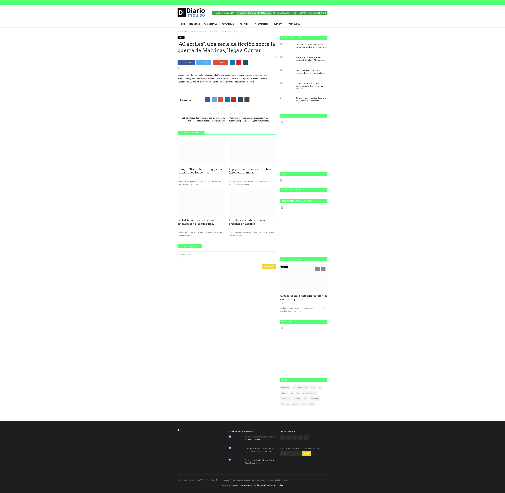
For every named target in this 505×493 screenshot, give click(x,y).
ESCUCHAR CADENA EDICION (313, 13)
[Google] (220, 99)
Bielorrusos (285, 398)
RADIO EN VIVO (211, 24)
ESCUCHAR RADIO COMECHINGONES (254, 13)
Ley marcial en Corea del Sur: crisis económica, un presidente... (311, 45)
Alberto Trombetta (310, 393)
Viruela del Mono (308, 404)
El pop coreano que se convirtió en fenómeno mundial (251, 171)
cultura (186, 32)
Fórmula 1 (285, 404)
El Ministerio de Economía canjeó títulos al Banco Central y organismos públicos (203, 119)
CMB (297, 393)
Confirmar (268, 266)
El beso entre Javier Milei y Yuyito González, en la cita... (259, 461)
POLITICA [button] (244, 24)
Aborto (284, 393)
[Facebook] (207, 99)
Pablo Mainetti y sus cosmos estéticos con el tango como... (196, 222)
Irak (291, 393)
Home (182, 24)
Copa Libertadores (300, 387)
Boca (313, 387)
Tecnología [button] (294, 24)
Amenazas (285, 387)
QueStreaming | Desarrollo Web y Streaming (263, 485)
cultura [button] (278, 24)
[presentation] (317, 269)
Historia (295, 404)
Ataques (297, 398)
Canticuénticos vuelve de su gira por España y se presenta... (311, 99)
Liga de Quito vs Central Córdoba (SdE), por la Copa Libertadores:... (259, 450)
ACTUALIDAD (286, 267)
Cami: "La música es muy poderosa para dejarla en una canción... (309, 86)
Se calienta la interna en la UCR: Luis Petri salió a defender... (303, 297)
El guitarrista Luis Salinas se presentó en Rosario (247, 222)
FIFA (319, 387)
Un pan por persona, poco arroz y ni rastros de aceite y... (260, 438)
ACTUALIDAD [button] (228, 24)
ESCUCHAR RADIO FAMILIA (285, 13)
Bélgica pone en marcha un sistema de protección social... (310, 71)
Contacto (182, 2)
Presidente (314, 398)
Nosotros (194, 24)
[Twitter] (214, 99)
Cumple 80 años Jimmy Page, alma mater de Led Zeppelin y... (200, 171)
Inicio (179, 32)
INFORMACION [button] (261, 24)
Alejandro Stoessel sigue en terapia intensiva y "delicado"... (310, 58)
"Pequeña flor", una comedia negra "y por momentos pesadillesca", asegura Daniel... (249, 119)
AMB (305, 398)
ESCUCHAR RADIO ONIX (223, 13)
